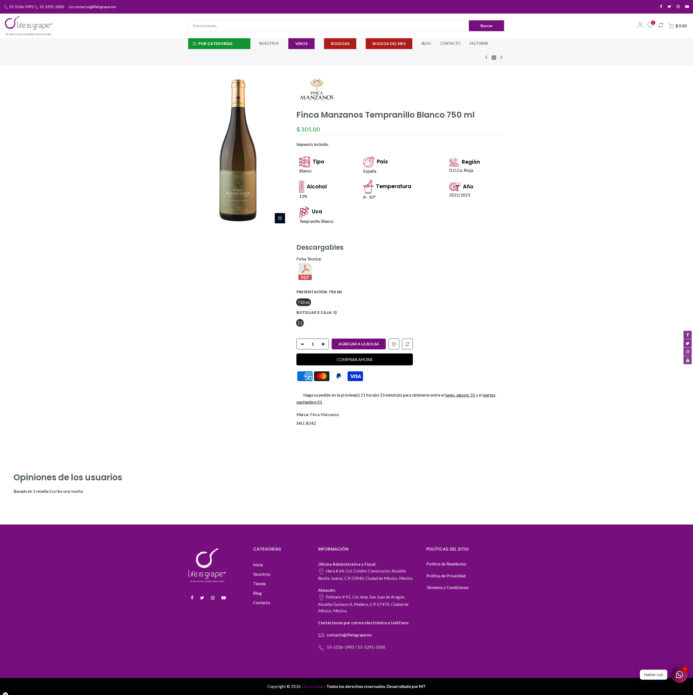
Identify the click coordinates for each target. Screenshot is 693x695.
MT (422, 686)
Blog (257, 593)
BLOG (426, 43)
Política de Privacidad (446, 575)
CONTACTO (450, 43)
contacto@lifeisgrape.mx (95, 6)
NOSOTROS (269, 43)
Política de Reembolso (446, 563)
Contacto (261, 602)
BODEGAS (340, 43)
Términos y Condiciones (447, 587)
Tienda (259, 583)
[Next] (279, 151)
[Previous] (197, 151)
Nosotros (261, 574)
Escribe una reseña (66, 491)
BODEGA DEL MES (389, 43)
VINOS (301, 43)
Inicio (258, 564)
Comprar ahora (354, 359)
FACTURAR (479, 43)
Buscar (486, 25)
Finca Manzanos (324, 414)
